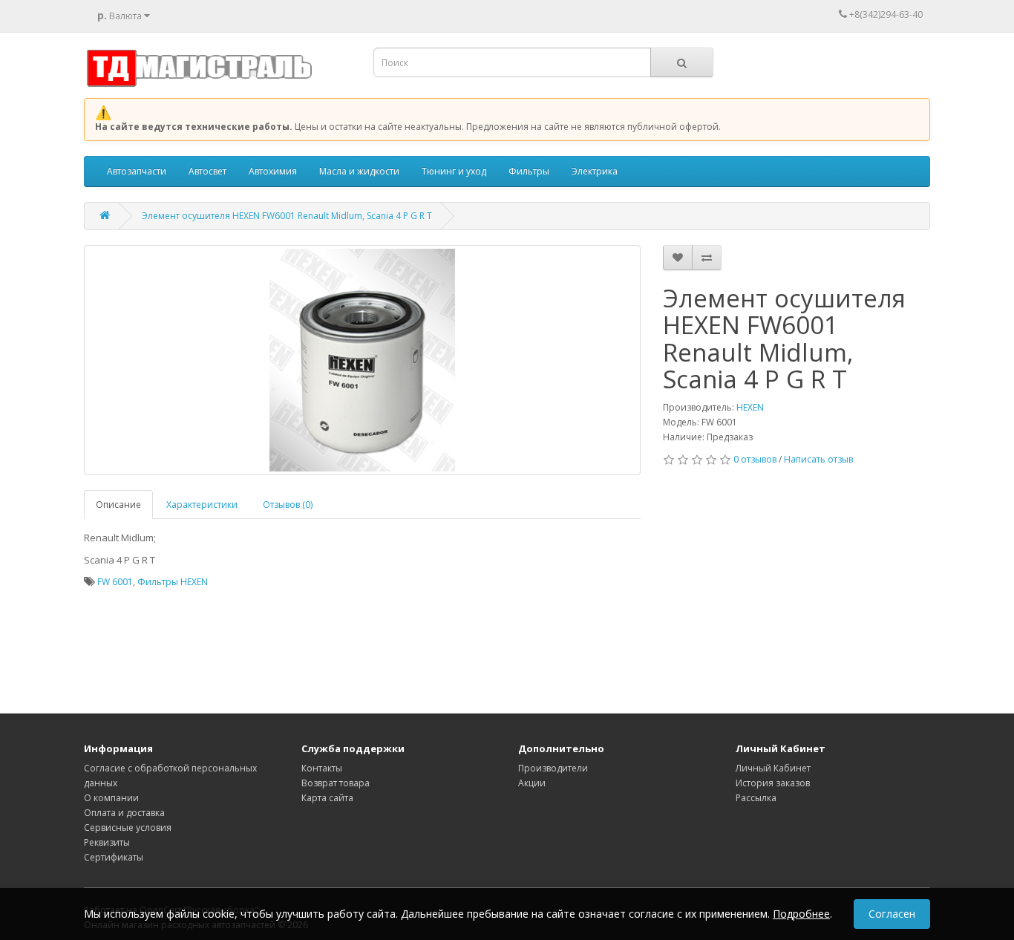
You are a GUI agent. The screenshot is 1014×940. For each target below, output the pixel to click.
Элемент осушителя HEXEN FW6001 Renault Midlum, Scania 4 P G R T (287, 215)
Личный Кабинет (773, 768)
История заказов (773, 783)
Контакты (321, 768)
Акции (532, 783)
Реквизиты (107, 842)
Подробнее (801, 914)
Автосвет (207, 171)
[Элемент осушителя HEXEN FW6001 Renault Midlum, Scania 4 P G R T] (362, 360)
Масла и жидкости (359, 171)
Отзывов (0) (288, 504)
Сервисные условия (127, 827)
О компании (111, 798)
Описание (118, 504)
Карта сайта (327, 798)
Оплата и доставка (124, 812)
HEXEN (750, 407)
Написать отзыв (818, 459)
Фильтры (528, 171)
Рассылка (756, 798)
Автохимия (273, 171)
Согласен (892, 914)
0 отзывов (754, 459)
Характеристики (202, 504)
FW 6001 (115, 581)
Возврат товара (335, 783)
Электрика (595, 171)
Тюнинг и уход (454, 171)
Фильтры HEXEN (172, 581)
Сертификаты (113, 857)
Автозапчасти (136, 171)
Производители (553, 768)
